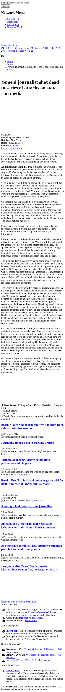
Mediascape (36, 48)
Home (10, 61)
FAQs (34, 660)
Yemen (14, 145)
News (27, 50)
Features (20, 50)
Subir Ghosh (13, 19)
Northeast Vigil (14, 27)
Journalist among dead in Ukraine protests (27, 442)
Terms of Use (23, 660)
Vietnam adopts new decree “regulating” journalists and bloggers (26, 461)
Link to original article (11, 148)
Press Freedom (32, 654)
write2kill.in (13, 24)
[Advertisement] (32, 37)
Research (11, 50)
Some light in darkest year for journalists (26, 506)
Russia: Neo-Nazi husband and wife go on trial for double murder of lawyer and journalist (32, 482)
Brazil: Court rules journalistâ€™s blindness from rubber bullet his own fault (32, 426)
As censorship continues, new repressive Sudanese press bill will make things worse (31, 547)
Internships (44, 660)
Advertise (11, 660)
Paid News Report (21, 48)
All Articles (36, 649)
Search (4, 2)
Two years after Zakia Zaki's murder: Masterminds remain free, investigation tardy (29, 568)
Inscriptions (12, 21)
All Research (50, 649)
